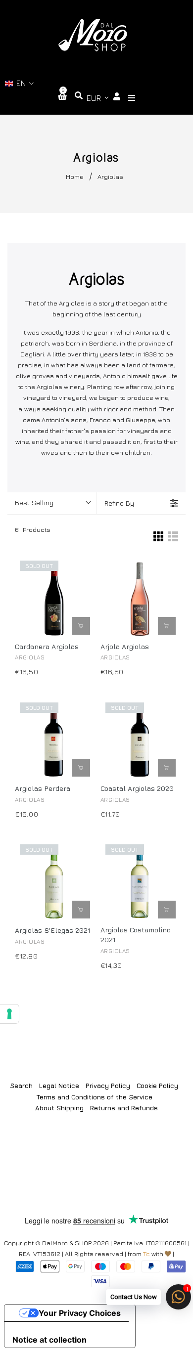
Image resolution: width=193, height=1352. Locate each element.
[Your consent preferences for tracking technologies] (9, 1013)
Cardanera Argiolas (47, 646)
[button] (19, 83)
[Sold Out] (81, 626)
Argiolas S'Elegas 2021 (52, 930)
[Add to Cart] (167, 626)
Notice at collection (49, 1340)
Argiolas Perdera (42, 788)
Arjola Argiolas (124, 646)
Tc (146, 1254)
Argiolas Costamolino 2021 (135, 934)
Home (75, 176)
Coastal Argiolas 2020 (137, 788)
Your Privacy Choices (80, 1313)
